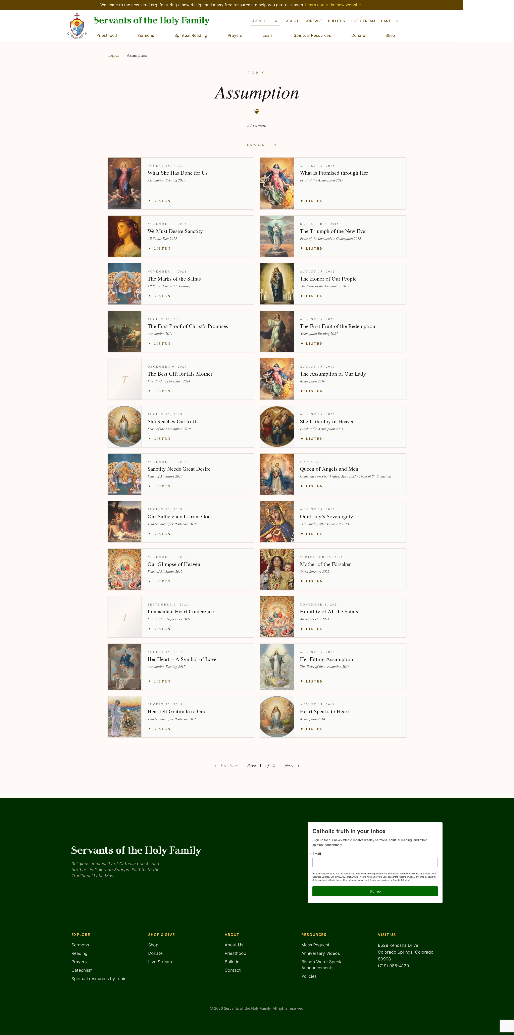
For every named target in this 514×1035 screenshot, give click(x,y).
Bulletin (337, 21)
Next (292, 765)
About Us (234, 944)
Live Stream (160, 961)
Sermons (145, 35)
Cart (386, 21)
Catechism (82, 970)
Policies (309, 976)
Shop (390, 35)
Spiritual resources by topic (98, 978)
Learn (268, 35)
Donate (358, 35)
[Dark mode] (397, 21)
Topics (113, 55)
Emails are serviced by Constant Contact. (390, 879)
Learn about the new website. (333, 4)
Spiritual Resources (312, 35)
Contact (313, 21)
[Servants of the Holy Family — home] (152, 21)
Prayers (235, 35)
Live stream (363, 21)
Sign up (375, 891)
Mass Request (315, 944)
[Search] (276, 21)
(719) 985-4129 (393, 965)
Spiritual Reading (190, 35)
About (292, 21)
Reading (79, 953)
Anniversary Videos (320, 953)
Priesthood (106, 35)
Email (316, 853)
